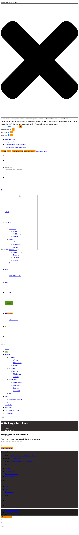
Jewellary (16, 391)
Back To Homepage (7, 448)
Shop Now (8, 407)
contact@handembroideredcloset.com (21, 461)
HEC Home (8, 405)
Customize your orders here (14, 170)
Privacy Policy (9, 476)
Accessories (13, 379)
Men (6, 396)
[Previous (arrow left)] (1, 533)
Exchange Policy (10, 471)
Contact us (8, 468)
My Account (9, 167)
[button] (39, 60)
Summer (16, 365)
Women (7, 354)
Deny (9, 151)
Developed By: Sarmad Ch (12, 510)
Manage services (10, 142)
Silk (10, 393)
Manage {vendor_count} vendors (15, 144)
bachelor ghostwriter (10, 511)
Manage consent (6, 517)
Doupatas (16, 385)
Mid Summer (17, 363)
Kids (6, 402)
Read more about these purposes (15, 147)
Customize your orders (12, 410)
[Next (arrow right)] (3, 533)
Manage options (10, 139)
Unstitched (12, 357)
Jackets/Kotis (18, 382)
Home (7, 349)
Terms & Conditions (11, 474)
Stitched (12, 368)
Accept (4, 151)
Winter (15, 360)
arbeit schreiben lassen (11, 512)
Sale (6, 351)
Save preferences (29, 151)
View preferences (17, 151)
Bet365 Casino (6, 173)
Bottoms (16, 388)
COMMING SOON (15, 399)
